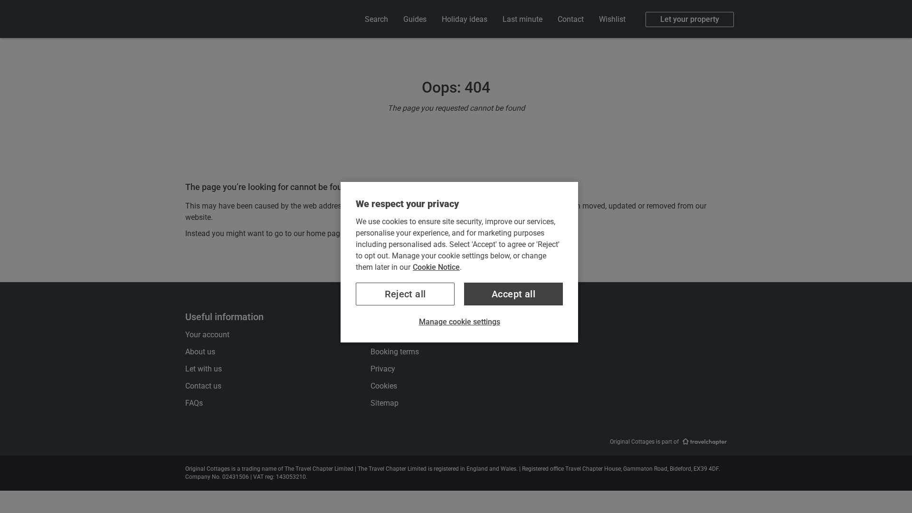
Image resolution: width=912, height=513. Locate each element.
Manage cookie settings (459, 321)
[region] (459, 262)
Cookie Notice (436, 267)
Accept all (513, 294)
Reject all (405, 294)
